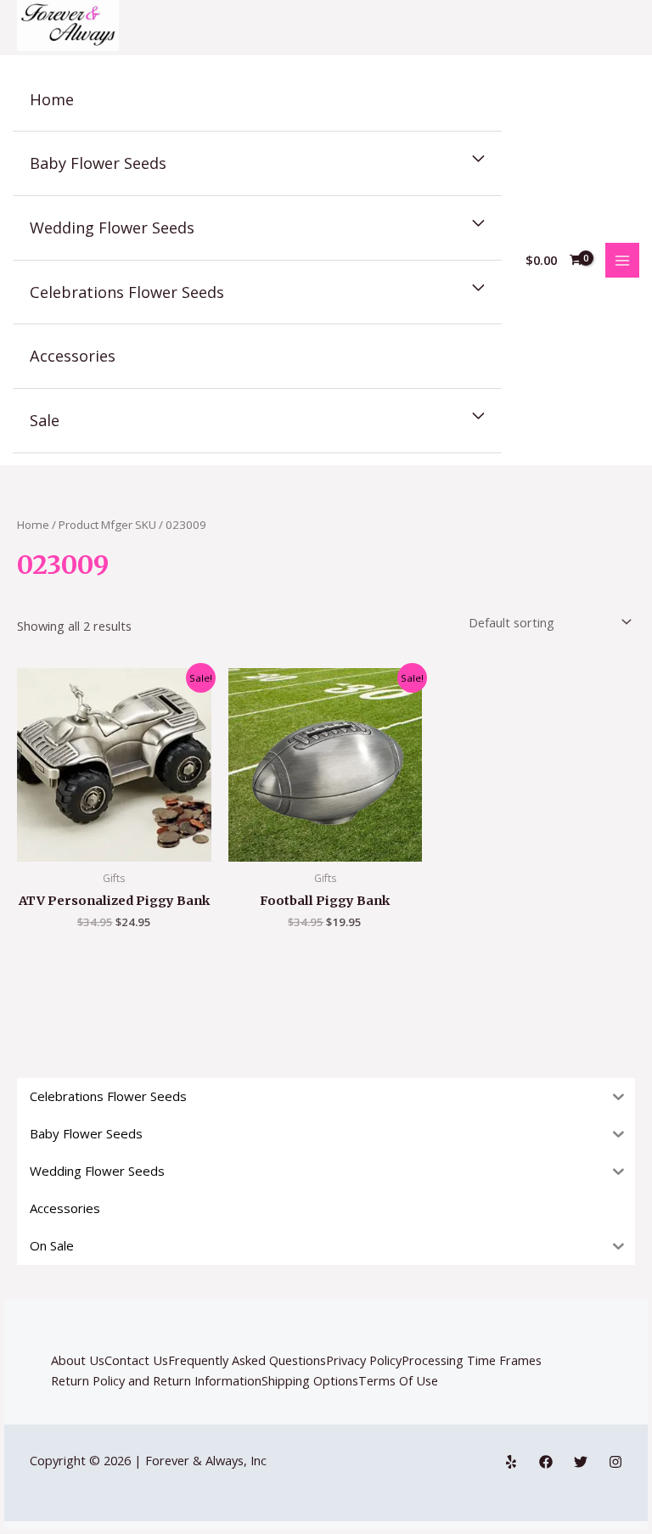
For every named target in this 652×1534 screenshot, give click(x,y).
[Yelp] (511, 1462)
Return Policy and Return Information (156, 1380)
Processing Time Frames (472, 1359)
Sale (44, 420)
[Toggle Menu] (478, 159)
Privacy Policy (364, 1359)
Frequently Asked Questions (247, 1359)
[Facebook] (546, 1462)
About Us (77, 1359)
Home (52, 99)
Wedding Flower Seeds (112, 227)
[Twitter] (580, 1462)
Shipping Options (309, 1380)
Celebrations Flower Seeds (127, 292)
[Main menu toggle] (622, 260)
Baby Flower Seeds (98, 163)
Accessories (72, 356)
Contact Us (136, 1359)
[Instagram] (615, 1462)
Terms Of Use (398, 1380)
